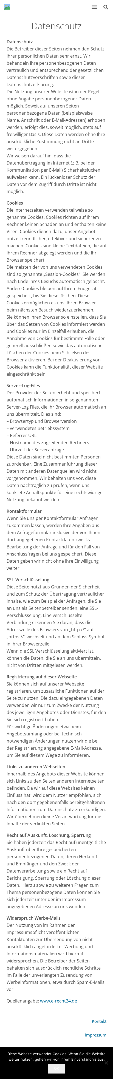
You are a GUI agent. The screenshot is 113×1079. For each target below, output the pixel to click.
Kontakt (99, 1021)
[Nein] (106, 1063)
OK (56, 1068)
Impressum (95, 1035)
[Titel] (7, 7)
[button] (94, 7)
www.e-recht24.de (58, 1001)
